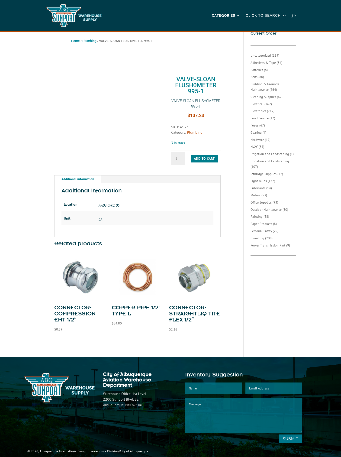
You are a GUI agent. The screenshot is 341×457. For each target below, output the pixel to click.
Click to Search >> (266, 15)
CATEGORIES (223, 16)
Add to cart (204, 158)
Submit (290, 439)
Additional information (77, 179)
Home (75, 41)
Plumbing (89, 41)
